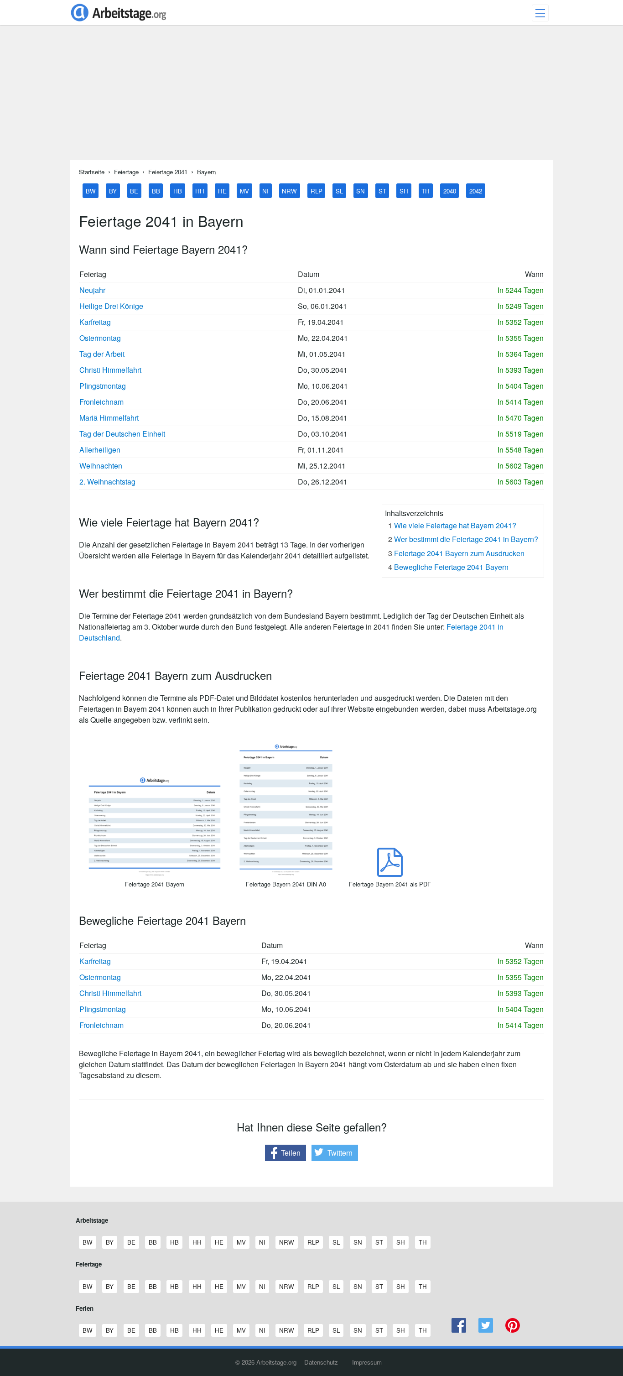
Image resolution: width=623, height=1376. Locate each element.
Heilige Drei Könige (111, 306)
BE (134, 190)
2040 (449, 190)
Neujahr (92, 290)
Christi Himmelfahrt (110, 370)
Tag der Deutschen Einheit (122, 433)
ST (382, 190)
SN (360, 190)
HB (177, 190)
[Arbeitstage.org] (118, 22)
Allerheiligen (99, 449)
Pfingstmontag (102, 385)
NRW (289, 190)
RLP (316, 190)
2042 (475, 190)
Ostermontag (100, 338)
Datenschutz (321, 1362)
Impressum (367, 1362)
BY (113, 190)
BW (91, 190)
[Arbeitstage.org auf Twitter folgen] (485, 1330)
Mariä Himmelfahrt (109, 417)
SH (404, 190)
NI (265, 190)
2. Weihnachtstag (107, 481)
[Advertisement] (311, 96)
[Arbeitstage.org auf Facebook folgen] (459, 1330)
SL (339, 190)
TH (425, 190)
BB (156, 190)
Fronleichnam (101, 401)
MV (244, 190)
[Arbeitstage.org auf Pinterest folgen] (512, 1330)
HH (199, 190)
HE (222, 190)
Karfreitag (95, 322)
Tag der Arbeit (102, 354)
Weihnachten (100, 465)
